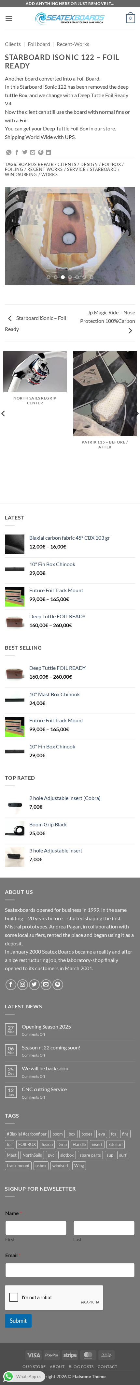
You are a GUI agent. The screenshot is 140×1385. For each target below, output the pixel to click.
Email (13, 1255)
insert (97, 1144)
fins (125, 1134)
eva (101, 1134)
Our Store (34, 1366)
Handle (79, 1144)
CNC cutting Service (44, 1089)
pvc (51, 1155)
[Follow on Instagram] (22, 984)
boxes (86, 1134)
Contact (107, 1366)
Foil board (39, 44)
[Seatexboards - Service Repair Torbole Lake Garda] (70, 18)
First (10, 1239)
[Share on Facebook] (17, 153)
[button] (9, 18)
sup (110, 1155)
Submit (18, 1320)
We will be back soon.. (46, 1068)
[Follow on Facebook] (11, 984)
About (57, 1366)
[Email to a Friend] (32, 153)
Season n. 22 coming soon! (51, 1047)
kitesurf (115, 1144)
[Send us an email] (46, 984)
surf (122, 1155)
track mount (18, 1165)
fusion (47, 1144)
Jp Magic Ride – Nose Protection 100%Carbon (107, 316)
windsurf (60, 1165)
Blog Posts (81, 1366)
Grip (63, 1144)
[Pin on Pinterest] (40, 153)
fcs (113, 1134)
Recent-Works (73, 44)
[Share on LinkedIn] (48, 153)
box (72, 1134)
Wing (79, 1165)
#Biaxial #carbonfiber (27, 1134)
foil (9, 1144)
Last (77, 1239)
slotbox (67, 1155)
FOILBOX (27, 1144)
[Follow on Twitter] (34, 984)
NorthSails (32, 1155)
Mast (12, 1155)
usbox (41, 1165)
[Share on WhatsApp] (8, 153)
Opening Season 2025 (46, 1026)
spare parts (90, 1155)
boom (57, 1134)
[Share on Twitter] (24, 153)
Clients (13, 44)
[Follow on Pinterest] (57, 984)
